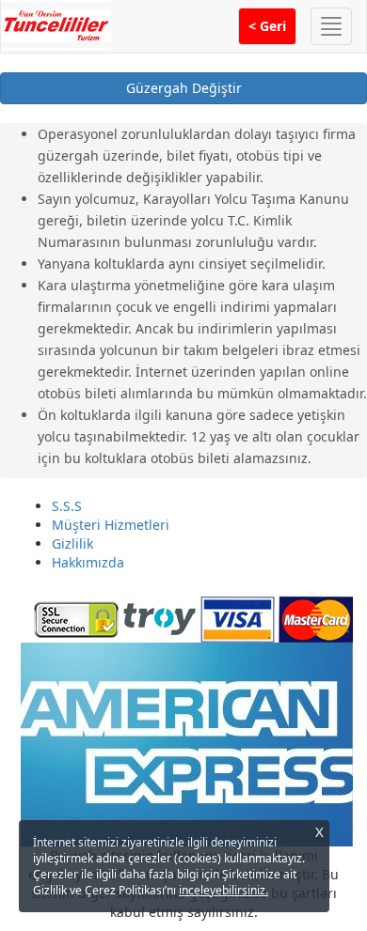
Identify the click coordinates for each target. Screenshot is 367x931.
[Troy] (159, 618)
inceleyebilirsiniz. (223, 890)
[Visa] (237, 618)
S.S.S (67, 506)
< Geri (267, 26)
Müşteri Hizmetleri (110, 525)
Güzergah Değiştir (184, 88)
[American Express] (186, 743)
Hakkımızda (88, 562)
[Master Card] (316, 618)
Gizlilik (72, 543)
